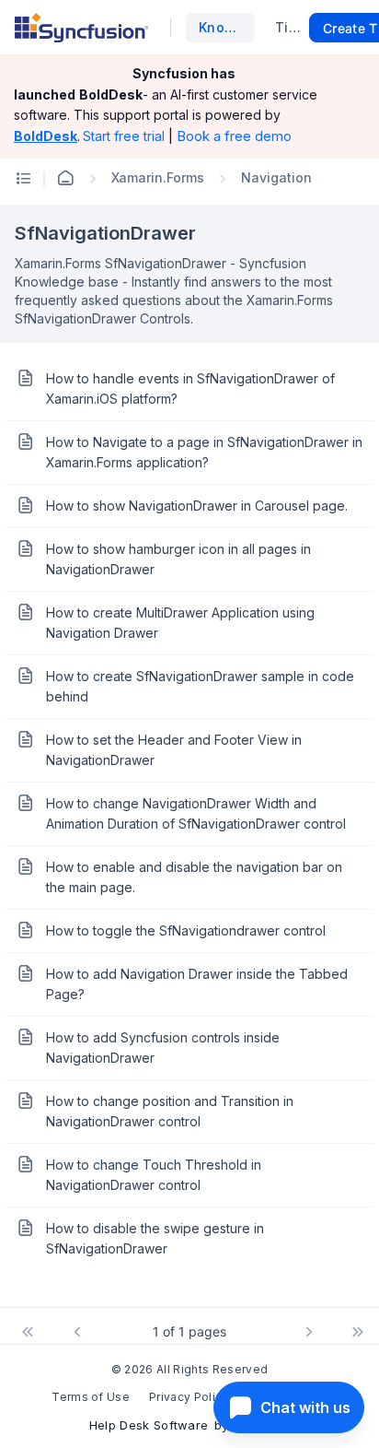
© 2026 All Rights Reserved (189, 1369)
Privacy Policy (188, 1397)
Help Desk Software (149, 1425)
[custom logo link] (81, 27)
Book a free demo (234, 136)
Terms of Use (91, 1397)
